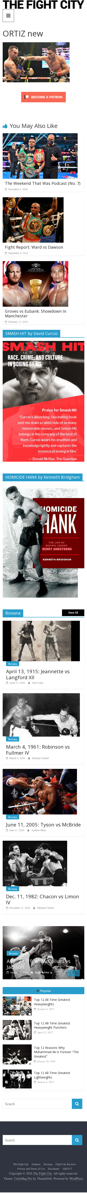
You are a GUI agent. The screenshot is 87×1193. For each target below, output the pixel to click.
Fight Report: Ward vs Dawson (34, 247)
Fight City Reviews (66, 1165)
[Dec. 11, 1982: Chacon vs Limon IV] (35, 843)
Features (36, 1165)
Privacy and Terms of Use (31, 1169)
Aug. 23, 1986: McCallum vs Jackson (33, 964)
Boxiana (12, 663)
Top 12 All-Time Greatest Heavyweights (52, 1002)
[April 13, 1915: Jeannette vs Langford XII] (41, 623)
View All (73, 613)
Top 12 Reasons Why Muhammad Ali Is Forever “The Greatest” (56, 1052)
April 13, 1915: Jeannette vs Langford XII (38, 674)
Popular (45, 991)
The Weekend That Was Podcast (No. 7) (42, 183)
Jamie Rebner (37, 972)
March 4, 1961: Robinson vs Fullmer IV (38, 749)
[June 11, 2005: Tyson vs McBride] (40, 771)
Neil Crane (37, 682)
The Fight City (21, 1165)
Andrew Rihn (38, 830)
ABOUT (67, 1169)
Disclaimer (53, 1169)
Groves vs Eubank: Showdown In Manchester (35, 313)
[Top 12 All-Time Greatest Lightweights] (18, 1070)
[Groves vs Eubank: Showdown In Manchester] (35, 264)
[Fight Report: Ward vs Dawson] (33, 200)
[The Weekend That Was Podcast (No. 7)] (40, 136)
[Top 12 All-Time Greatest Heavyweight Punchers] (18, 1020)
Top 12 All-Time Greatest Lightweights (52, 1075)
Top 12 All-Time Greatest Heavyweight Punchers (52, 1026)
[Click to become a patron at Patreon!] (43, 92)
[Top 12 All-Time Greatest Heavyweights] (18, 997)
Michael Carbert (40, 758)
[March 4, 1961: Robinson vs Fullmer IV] (41, 695)
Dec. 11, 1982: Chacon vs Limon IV (42, 899)
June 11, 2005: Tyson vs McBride (43, 824)
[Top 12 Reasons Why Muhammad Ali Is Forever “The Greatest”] (18, 1045)
